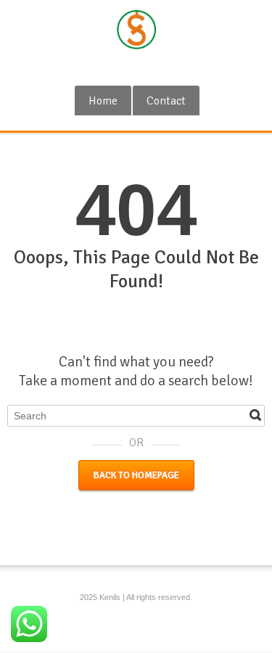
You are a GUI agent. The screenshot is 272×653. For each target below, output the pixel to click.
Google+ (114, 67)
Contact (166, 101)
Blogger (161, 67)
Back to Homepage (136, 475)
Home (103, 101)
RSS (138, 67)
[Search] (255, 415)
